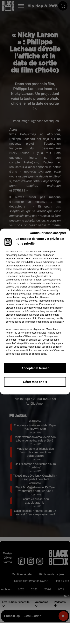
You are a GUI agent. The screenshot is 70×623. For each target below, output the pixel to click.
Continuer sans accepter (48, 233)
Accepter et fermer (35, 368)
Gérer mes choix (35, 381)
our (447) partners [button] (24, 251)
